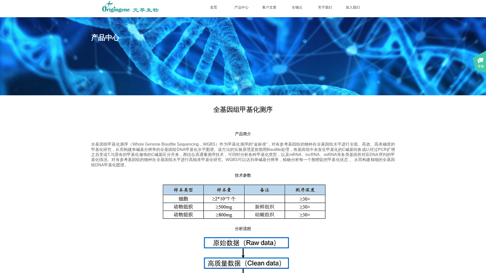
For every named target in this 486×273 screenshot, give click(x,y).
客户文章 (269, 7)
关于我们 (325, 7)
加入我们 (353, 7)
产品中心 (241, 7)
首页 (213, 7)
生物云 (297, 7)
